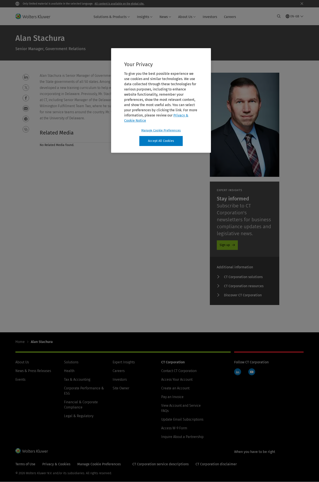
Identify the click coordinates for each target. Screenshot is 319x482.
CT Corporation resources (243, 286)
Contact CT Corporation (179, 371)
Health (69, 371)
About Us (185, 17)
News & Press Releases (33, 371)
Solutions (71, 362)
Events (20, 379)
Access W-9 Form (174, 428)
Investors (210, 17)
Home (20, 342)
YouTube (251, 371)
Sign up (225, 245)
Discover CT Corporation (243, 295)
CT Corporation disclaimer (216, 464)
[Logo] (35, 16)
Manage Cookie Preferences (161, 130)
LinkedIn (237, 371)
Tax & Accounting (77, 379)
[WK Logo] (31, 450)
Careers (230, 17)
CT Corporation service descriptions (160, 464)
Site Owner (121, 388)
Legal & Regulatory (78, 416)
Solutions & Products (110, 17)
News (164, 17)
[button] (26, 77)
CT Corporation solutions (243, 277)
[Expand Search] (279, 16)
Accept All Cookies (161, 141)
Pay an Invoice (172, 397)
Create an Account (175, 388)
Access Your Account (176, 379)
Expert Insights (124, 362)
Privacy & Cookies (56, 464)
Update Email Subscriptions (182, 419)
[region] (161, 100)
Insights (143, 17)
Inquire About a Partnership (182, 437)
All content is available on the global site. (119, 3)
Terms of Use (25, 464)
